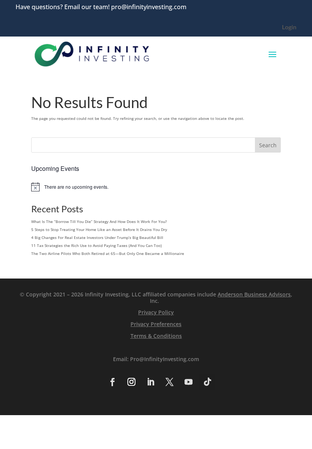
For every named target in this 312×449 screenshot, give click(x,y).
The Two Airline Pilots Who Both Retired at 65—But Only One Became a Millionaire (107, 253)
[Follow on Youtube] (188, 382)
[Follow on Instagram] (131, 382)
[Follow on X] (169, 382)
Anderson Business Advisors (254, 294)
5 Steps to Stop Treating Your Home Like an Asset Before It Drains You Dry (99, 229)
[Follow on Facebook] (112, 382)
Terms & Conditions (156, 335)
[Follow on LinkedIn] (150, 382)
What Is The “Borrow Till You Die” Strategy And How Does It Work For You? (99, 221)
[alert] (156, 186)
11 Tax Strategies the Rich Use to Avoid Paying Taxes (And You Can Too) (96, 245)
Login (289, 27)
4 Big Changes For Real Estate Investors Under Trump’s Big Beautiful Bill (97, 237)
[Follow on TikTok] (207, 382)
